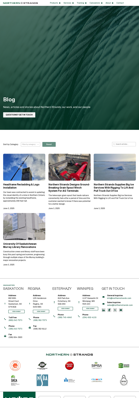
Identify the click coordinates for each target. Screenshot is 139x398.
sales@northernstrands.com (120, 305)
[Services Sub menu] (73, 3)
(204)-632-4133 (89, 317)
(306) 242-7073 (15, 329)
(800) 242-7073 (15, 320)
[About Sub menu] (112, 3)
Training (80, 3)
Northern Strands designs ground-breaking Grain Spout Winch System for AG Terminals (69, 187)
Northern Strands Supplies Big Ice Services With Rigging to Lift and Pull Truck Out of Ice (114, 187)
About (108, 3)
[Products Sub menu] (59, 3)
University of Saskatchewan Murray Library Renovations (20, 245)
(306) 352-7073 (40, 320)
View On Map (16, 311)
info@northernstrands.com (119, 298)
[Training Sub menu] (85, 3)
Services (67, 3)
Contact (120, 3)
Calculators (95, 3)
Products (54, 3)
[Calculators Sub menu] (101, 3)
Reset (49, 144)
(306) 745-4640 (65, 317)
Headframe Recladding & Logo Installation (21, 186)
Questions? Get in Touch (19, 115)
